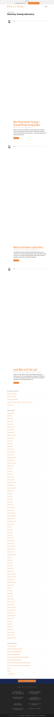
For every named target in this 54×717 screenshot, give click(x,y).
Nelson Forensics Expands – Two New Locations (19, 402)
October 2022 (10, 518)
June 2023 (9, 496)
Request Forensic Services (34, 3)
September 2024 (11, 463)
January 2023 (10, 510)
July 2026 (9, 416)
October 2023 (10, 485)
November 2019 (11, 610)
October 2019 (10, 613)
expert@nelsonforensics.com (20, 3)
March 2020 (10, 599)
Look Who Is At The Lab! (25, 369)
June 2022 (9, 529)
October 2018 (10, 635)
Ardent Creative (42, 715)
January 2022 (10, 543)
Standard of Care (11, 396)
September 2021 (11, 554)
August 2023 (10, 491)
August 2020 (10, 585)
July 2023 (9, 493)
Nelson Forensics (18, 127)
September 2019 (11, 615)
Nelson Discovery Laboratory (28, 247)
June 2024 (9, 471)
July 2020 (9, 588)
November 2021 (11, 549)
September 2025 (11, 435)
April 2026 (10, 421)
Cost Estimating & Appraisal (14, 651)
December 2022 (11, 513)
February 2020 (11, 602)
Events (9, 668)
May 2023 (9, 499)
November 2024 (11, 457)
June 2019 (9, 621)
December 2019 (11, 607)
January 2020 (10, 604)
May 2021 (9, 563)
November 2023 (11, 482)
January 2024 (10, 479)
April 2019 (10, 626)
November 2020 (11, 577)
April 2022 (10, 535)
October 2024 (10, 460)
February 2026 (11, 427)
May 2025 (9, 443)
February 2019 (11, 632)
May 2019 (9, 624)
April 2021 (10, 565)
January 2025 (10, 454)
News (40, 371)
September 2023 (11, 488)
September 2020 (11, 582)
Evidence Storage (24, 249)
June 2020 (9, 590)
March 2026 (10, 424)
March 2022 (10, 538)
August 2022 (10, 524)
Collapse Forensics (12, 394)
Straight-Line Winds (12, 399)
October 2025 (10, 432)
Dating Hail (10, 405)
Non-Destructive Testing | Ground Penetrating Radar (27, 123)
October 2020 (10, 579)
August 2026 (10, 413)
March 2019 (10, 629)
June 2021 (9, 560)
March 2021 (10, 568)
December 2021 (11, 546)
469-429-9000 (21, 715)
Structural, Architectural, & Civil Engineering (18, 665)
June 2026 (9, 418)
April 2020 (10, 596)
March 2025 (10, 449)
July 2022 (9, 527)
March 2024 (10, 477)
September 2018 (11, 638)
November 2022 (11, 515)
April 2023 (10, 502)
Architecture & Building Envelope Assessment (19, 662)
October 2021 (10, 552)
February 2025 (11, 452)
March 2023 (10, 504)
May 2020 (9, 593)
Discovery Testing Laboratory (26, 127)
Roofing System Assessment (14, 660)
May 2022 (9, 532)
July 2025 (9, 441)
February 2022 (11, 540)
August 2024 (10, 466)
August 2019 (10, 618)
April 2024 (10, 474)
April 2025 (10, 446)
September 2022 (11, 521)
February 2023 (11, 507)
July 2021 (9, 557)
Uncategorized (11, 674)
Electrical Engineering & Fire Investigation (18, 657)
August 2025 (10, 438)
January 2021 (10, 571)
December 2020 (11, 574)
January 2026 (10, 429)
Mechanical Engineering (13, 654)
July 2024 (9, 468)
